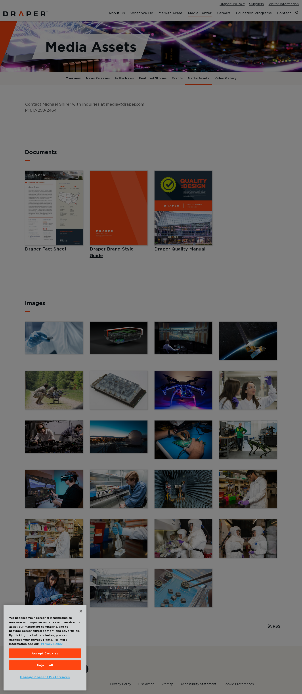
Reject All (45, 665)
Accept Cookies (45, 653)
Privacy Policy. (51, 643)
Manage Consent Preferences (45, 677)
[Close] (81, 611)
